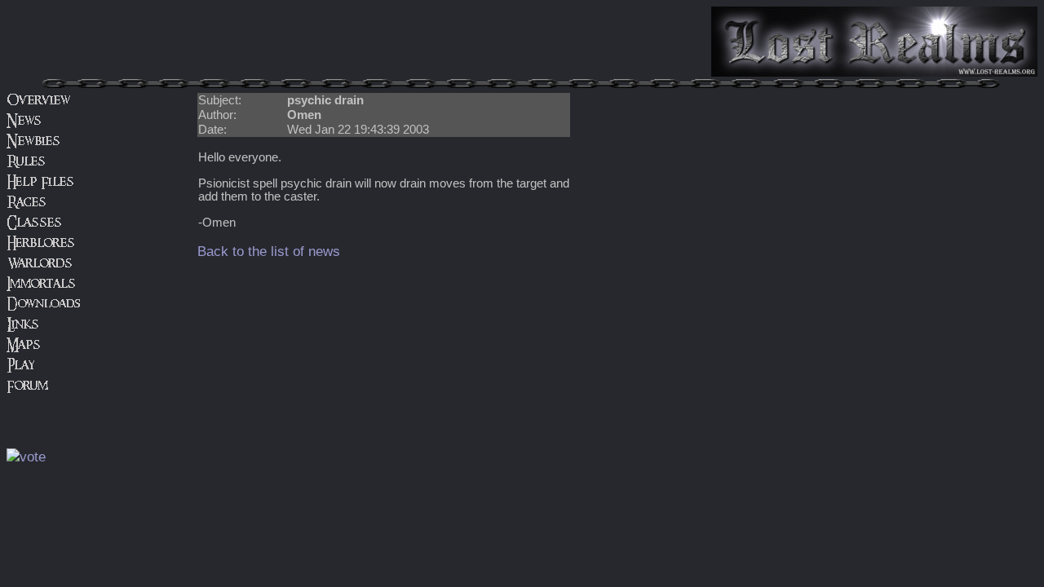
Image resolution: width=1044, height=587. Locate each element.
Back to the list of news (268, 251)
